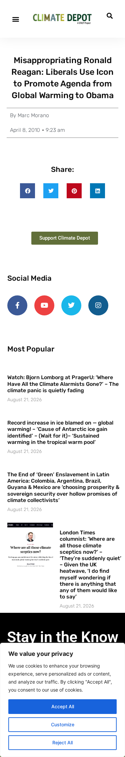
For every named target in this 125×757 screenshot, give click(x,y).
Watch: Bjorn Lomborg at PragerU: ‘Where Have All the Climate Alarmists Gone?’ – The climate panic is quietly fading (63, 383)
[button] (15, 18)
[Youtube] (44, 305)
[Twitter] (71, 305)
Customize (62, 724)
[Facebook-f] (17, 305)
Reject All (62, 742)
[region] (62, 700)
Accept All (62, 706)
